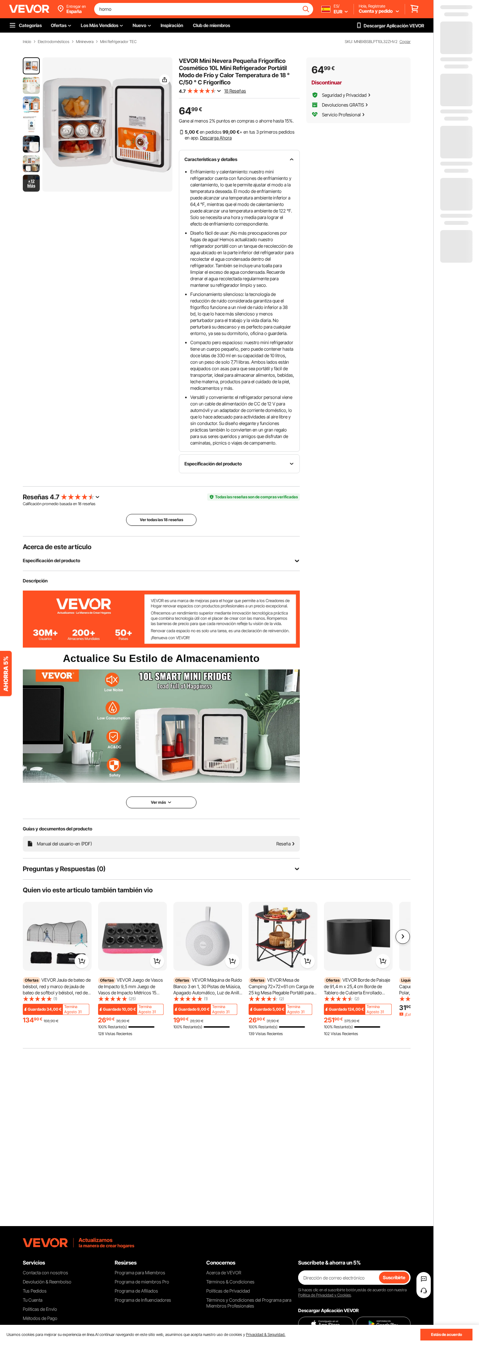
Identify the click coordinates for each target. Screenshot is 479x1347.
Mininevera (85, 41)
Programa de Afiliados (136, 1291)
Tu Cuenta (32, 1300)
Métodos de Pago (40, 1318)
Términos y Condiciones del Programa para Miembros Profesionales (248, 1303)
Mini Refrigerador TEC (118, 41)
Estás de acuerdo (446, 1334)
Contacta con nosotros (45, 1272)
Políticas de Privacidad (228, 1291)
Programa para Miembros (140, 1272)
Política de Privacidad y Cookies (324, 1295)
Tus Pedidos (35, 1291)
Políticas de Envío (40, 1309)
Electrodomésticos (53, 41)
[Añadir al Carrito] (82, 961)
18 (79, 503)
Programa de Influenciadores (143, 1300)
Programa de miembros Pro (142, 1281)
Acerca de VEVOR (223, 1272)
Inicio (27, 41)
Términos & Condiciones (230, 1281)
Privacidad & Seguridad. (265, 1334)
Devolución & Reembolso (47, 1281)
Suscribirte (394, 1277)
